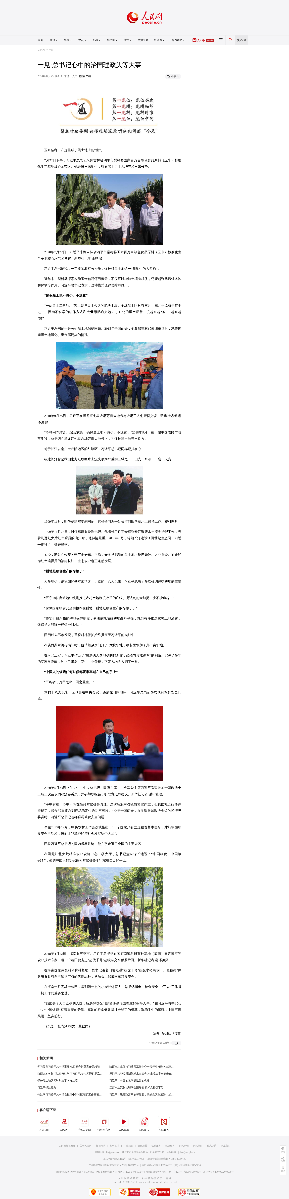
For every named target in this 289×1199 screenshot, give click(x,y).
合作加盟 (142, 1145)
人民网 (41, 50)
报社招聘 (100, 1145)
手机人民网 (84, 1129)
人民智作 (163, 1129)
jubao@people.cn (186, 1152)
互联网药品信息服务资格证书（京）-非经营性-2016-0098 (171, 1165)
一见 (51, 50)
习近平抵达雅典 (46, 1087)
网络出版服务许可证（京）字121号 (164, 1172)
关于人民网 (85, 1145)
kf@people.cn (112, 1152)
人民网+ (64, 1129)
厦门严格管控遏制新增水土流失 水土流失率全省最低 (140, 1073)
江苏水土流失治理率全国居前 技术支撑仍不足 (136, 1087)
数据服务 (170, 1145)
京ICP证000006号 (192, 1172)
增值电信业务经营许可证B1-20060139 (166, 1159)
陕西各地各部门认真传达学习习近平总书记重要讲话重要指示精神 (76, 1073)
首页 (40, 40)
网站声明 (184, 1145)
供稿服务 (156, 1145)
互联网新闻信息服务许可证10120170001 (123, 1159)
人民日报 (44, 1129)
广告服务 (128, 1145)
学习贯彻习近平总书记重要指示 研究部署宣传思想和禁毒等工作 (75, 1066)
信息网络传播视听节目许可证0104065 (75, 1172)
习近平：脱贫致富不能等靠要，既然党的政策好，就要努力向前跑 (148, 1094)
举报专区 (143, 40)
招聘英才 (114, 1145)
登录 (243, 40)
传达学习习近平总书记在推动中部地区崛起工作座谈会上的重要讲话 (77, 1094)
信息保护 (211, 1145)
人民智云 (143, 1129)
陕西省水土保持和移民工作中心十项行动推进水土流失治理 (144, 1066)
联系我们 (225, 1145)
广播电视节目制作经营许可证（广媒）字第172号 (113, 1165)
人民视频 (124, 1129)
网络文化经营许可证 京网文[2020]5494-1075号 (120, 1172)
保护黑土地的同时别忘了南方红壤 (57, 1080)
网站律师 (198, 1145)
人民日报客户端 (81, 76)
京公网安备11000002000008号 (218, 1172)
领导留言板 (104, 1129)
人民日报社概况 (67, 1145)
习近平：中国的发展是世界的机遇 (129, 1080)
